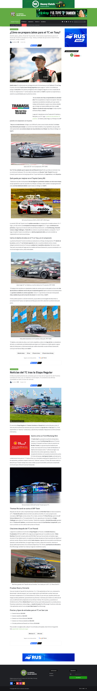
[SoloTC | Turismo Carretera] (18, 14)
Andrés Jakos (21, 353)
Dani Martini (14, 42)
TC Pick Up (23, 21)
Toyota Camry (36, 353)
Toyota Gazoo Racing (48, 353)
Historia (37, 21)
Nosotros (51, 673)
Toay (29, 353)
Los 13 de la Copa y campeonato (33, 25)
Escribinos (43, 21)
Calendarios (30, 21)
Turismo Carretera (15, 21)
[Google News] (42, 357)
